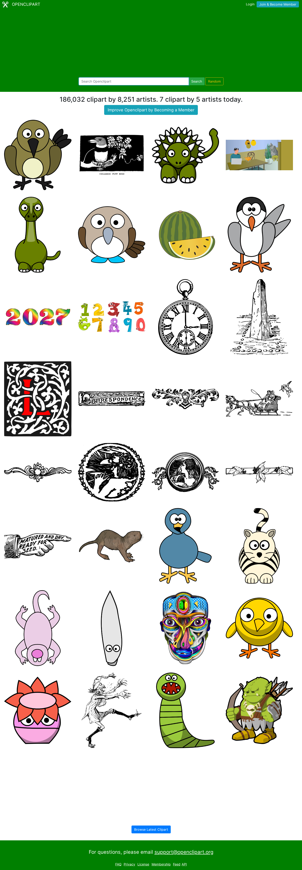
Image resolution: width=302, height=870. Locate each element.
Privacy (129, 864)
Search (196, 81)
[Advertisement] (151, 43)
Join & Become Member (277, 4)
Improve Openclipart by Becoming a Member (151, 109)
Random (214, 81)
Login (250, 4)
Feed (176, 864)
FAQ (118, 864)
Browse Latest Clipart (151, 829)
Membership (161, 864)
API (184, 864)
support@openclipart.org (183, 852)
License (143, 864)
